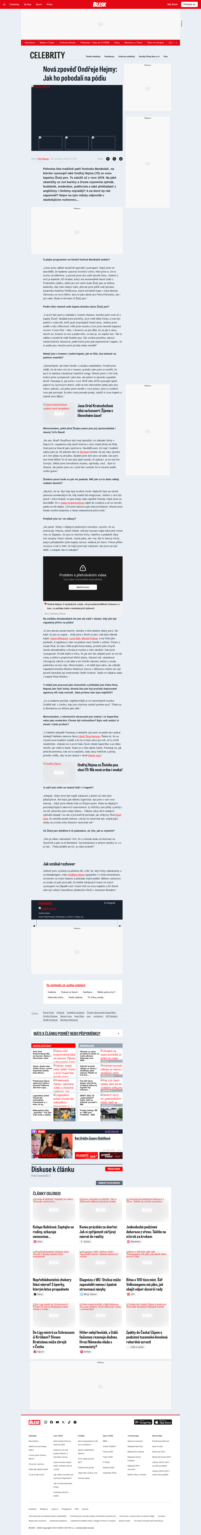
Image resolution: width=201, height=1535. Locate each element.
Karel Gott (48, 1012)
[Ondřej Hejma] (40, 86)
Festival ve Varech (69, 992)
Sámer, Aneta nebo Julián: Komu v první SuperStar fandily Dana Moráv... (42, 1069)
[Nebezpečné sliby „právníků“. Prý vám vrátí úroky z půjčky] (64, 1114)
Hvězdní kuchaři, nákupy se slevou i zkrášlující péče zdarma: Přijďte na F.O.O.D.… (88, 1070)
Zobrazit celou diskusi (109, 1182)
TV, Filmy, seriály (95, 997)
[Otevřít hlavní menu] (4, 4)
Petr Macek (43, 159)
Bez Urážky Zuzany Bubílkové (92, 1138)
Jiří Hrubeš (111, 1016)
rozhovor (98, 1016)
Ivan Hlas (79, 1016)
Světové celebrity (126, 56)
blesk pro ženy (108, 1076)
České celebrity (93, 56)
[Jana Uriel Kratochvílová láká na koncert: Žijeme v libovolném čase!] (64, 1055)
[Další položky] (176, 42)
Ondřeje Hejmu (76, 874)
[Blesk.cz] (100, 4)
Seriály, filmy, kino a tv (149, 56)
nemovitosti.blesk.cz (110, 1120)
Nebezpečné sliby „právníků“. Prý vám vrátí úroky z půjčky (42, 1112)
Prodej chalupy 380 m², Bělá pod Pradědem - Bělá (88, 1112)
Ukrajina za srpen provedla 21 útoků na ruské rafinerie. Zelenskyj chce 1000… (89, 1055)
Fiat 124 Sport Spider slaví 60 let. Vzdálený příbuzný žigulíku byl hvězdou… (88, 1085)
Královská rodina (55, 997)
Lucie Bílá (74, 638)
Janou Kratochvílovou (72, 502)
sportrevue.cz (108, 1105)
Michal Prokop (89, 638)
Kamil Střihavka (59, 638)
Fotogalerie (45, 903)
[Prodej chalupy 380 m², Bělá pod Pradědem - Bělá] (111, 1114)
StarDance (109, 56)
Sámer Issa (94, 755)
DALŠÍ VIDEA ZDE (112, 1131)
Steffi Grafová (50, 1020)
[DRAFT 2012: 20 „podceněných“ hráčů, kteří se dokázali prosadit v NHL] (111, 1100)
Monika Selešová (69, 1020)
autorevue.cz (107, 1091)
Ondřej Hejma (50, 1016)
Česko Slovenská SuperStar (101, 1012)
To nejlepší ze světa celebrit (65, 985)
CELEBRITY (47, 55)
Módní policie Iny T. (107, 992)
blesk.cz (105, 1061)
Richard (84, 452)
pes (88, 1016)
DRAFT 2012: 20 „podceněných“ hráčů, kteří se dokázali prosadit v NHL (88, 1100)
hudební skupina (75, 1012)
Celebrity (52, 992)
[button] (143, 1422)
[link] (45, 1422)
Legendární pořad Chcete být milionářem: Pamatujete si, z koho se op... (41, 1100)
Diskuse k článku (52, 1169)
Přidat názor (114, 1168)
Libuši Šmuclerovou (89, 736)
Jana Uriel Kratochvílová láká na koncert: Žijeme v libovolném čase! (42, 1054)
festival (60, 1012)
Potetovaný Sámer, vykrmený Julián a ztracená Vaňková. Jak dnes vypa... (41, 1084)
